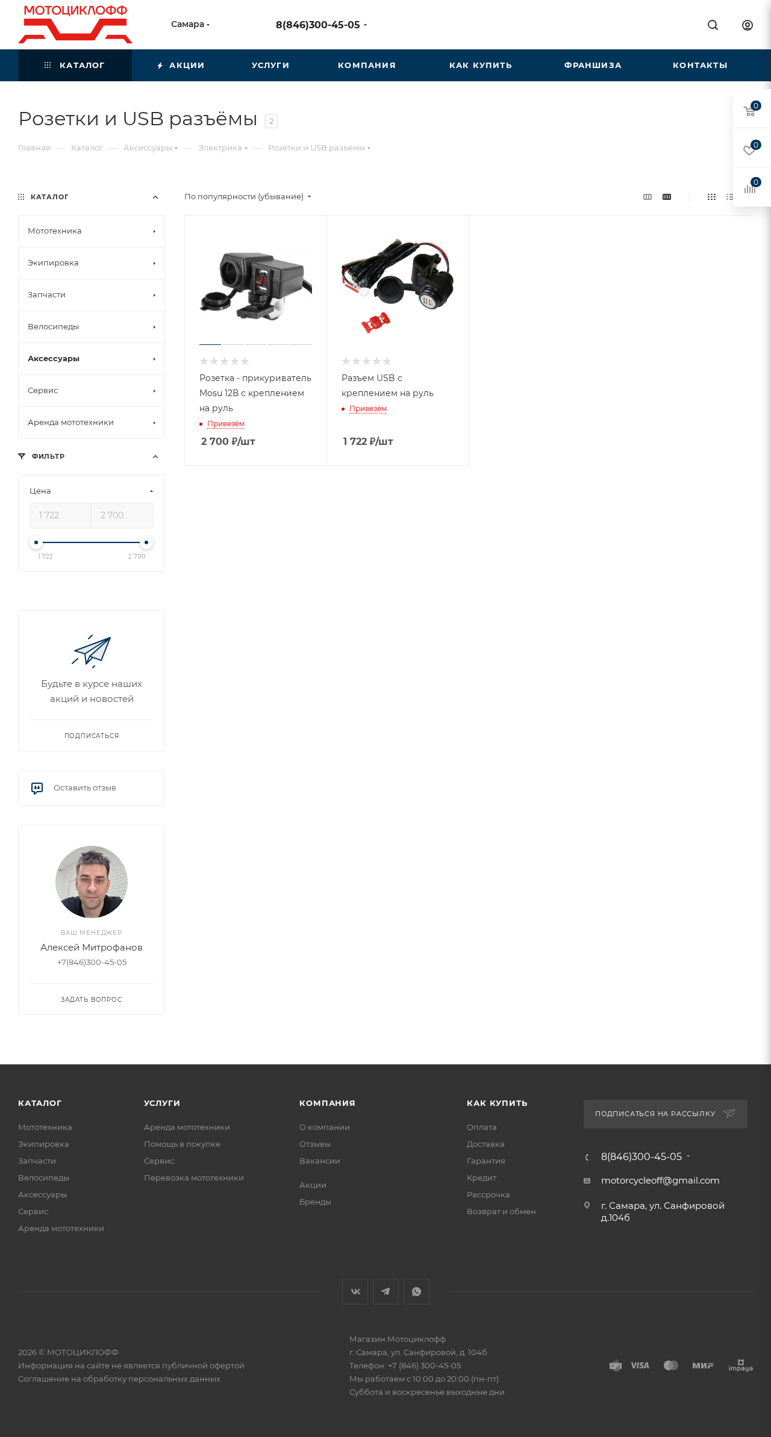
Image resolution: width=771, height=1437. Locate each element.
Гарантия (486, 1160)
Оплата (482, 1127)
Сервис (33, 1211)
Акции (312, 1185)
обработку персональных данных (151, 1378)
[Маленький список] (647, 196)
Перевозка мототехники (194, 1177)
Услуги (162, 1103)
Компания (327, 1103)
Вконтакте (355, 1292)
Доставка (486, 1144)
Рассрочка (488, 1194)
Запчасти (37, 1160)
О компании (324, 1127)
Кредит (481, 1177)
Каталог (40, 1103)
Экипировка (43, 1144)
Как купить (497, 1103)
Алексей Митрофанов (91, 947)
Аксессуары (42, 1194)
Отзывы (315, 1144)
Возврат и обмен (501, 1211)
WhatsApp (416, 1292)
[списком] (730, 196)
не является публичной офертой (178, 1365)
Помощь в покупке (182, 1144)
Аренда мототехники (61, 1228)
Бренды (315, 1201)
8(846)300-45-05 (318, 25)
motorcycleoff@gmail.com (660, 1180)
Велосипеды (43, 1177)
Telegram (386, 1292)
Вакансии (319, 1160)
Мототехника (45, 1127)
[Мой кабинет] (747, 26)
